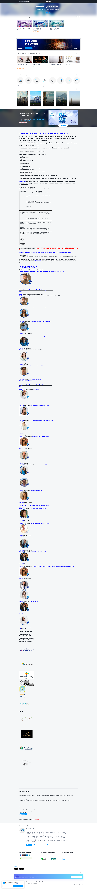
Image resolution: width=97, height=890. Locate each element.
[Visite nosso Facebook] (82, 884)
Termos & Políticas (16, 883)
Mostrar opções (79, 872)
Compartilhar (64, 125)
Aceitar (18, 885)
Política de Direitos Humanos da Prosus (32, 881)
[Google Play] (21, 869)
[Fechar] (23, 882)
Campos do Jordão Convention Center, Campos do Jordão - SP (32, 120)
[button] (4, 883)
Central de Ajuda (71, 854)
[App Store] (16, 869)
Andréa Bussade (28, 1)
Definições (7, 885)
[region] (13, 884)
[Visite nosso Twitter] (79, 884)
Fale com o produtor (40, 844)
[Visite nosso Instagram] (77, 884)
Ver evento (48, 12)
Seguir (30, 844)
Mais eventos (50, 844)
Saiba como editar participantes (25, 801)
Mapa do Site (41, 881)
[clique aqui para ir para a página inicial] (48, 1)
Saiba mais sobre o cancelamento (25, 796)
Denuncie (37, 819)
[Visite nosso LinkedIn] (74, 884)
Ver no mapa (24, 814)
